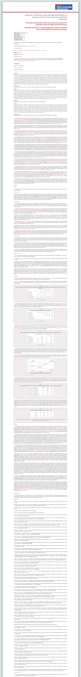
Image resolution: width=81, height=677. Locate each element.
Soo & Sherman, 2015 (53, 436)
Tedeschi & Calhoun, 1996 (56, 123)
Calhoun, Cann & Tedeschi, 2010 (45, 138)
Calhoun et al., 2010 (48, 459)
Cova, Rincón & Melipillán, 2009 (52, 148)
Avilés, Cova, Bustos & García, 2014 (55, 171)
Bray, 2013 (21, 490)
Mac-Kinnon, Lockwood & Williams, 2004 (52, 378)
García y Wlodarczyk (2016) (60, 226)
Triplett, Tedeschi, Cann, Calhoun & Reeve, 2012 (28, 162)
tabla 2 (56, 303)
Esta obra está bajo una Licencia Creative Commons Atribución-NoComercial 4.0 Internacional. (30, 50)
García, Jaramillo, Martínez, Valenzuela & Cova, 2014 (43, 131)
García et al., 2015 (19, 169)
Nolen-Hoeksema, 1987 (40, 145)
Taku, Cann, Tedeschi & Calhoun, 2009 (33, 164)
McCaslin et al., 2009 (26, 132)
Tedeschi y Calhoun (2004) (26, 488)
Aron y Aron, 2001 (59, 269)
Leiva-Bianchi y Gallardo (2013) (20, 222)
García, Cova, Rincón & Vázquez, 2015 (58, 161)
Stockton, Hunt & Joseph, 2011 (21, 164)
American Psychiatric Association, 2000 (24, 120)
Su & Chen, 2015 (47, 450)
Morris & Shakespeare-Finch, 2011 (39, 176)
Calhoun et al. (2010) (26, 166)
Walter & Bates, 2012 (57, 443)
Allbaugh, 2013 (64, 171)
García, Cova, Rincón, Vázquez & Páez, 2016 (29, 169)
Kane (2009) (60, 148)
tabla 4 (40, 382)
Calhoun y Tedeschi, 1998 (44, 432)
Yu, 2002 (28, 263)
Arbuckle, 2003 (31, 273)
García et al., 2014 (22, 471)
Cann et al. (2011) (46, 215)
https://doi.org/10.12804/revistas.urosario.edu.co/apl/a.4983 (24, 60)
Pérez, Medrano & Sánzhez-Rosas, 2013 (25, 272)
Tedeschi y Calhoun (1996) (25, 226)
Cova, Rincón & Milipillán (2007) (20, 209)
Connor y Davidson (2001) (28, 221)
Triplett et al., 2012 (50, 169)
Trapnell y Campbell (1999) (24, 447)
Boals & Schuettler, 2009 (50, 127)
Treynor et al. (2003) (39, 208)
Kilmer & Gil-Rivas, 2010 (18, 132)
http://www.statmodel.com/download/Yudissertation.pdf (53, 670)
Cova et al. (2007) (56, 210)
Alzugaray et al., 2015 (47, 161)
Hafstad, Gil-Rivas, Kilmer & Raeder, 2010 (60, 131)
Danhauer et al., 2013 (41, 157)
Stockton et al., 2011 (53, 430)
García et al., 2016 (62, 174)
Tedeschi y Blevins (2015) (22, 453)
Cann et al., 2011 (63, 142)
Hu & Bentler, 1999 (24, 263)
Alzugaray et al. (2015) (35, 216)
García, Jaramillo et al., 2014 (42, 169)
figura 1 (33, 183)
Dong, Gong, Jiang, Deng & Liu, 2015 (49, 489)
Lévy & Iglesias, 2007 (30, 402)
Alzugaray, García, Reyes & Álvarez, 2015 (31, 157)
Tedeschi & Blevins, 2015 (18, 473)
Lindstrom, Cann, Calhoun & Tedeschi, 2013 (22, 172)
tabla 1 (18, 281)
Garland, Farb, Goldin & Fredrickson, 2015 (37, 469)
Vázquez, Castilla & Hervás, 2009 (29, 133)
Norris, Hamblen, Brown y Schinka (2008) (25, 232)
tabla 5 (15, 406)
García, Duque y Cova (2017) (54, 162)
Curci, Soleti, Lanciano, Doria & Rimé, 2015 (26, 489)
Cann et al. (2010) (49, 225)
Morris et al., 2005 (33, 132)
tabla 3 (60, 324)
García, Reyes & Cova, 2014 (36, 126)
